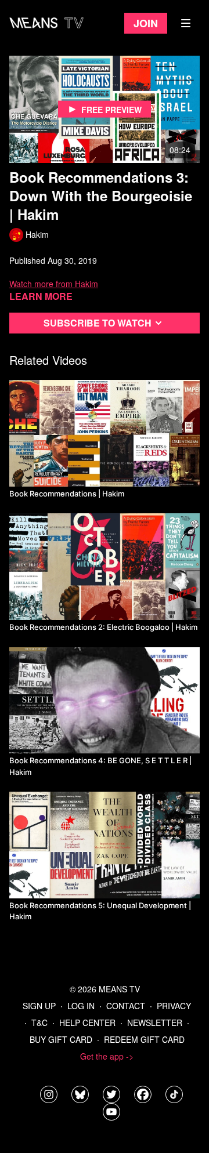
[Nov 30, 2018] (104, 433)
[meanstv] (143, 1094)
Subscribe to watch (98, 322)
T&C (39, 1022)
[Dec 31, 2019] (104, 700)
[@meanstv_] (174, 1094)
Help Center (87, 1022)
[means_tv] (48, 1094)
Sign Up (39, 1005)
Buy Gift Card (61, 1039)
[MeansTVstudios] (80, 1094)
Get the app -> (107, 1056)
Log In (81, 1005)
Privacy (174, 1005)
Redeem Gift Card (144, 1039)
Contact (125, 1005)
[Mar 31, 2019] (104, 566)
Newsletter (154, 1022)
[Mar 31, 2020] (104, 845)
